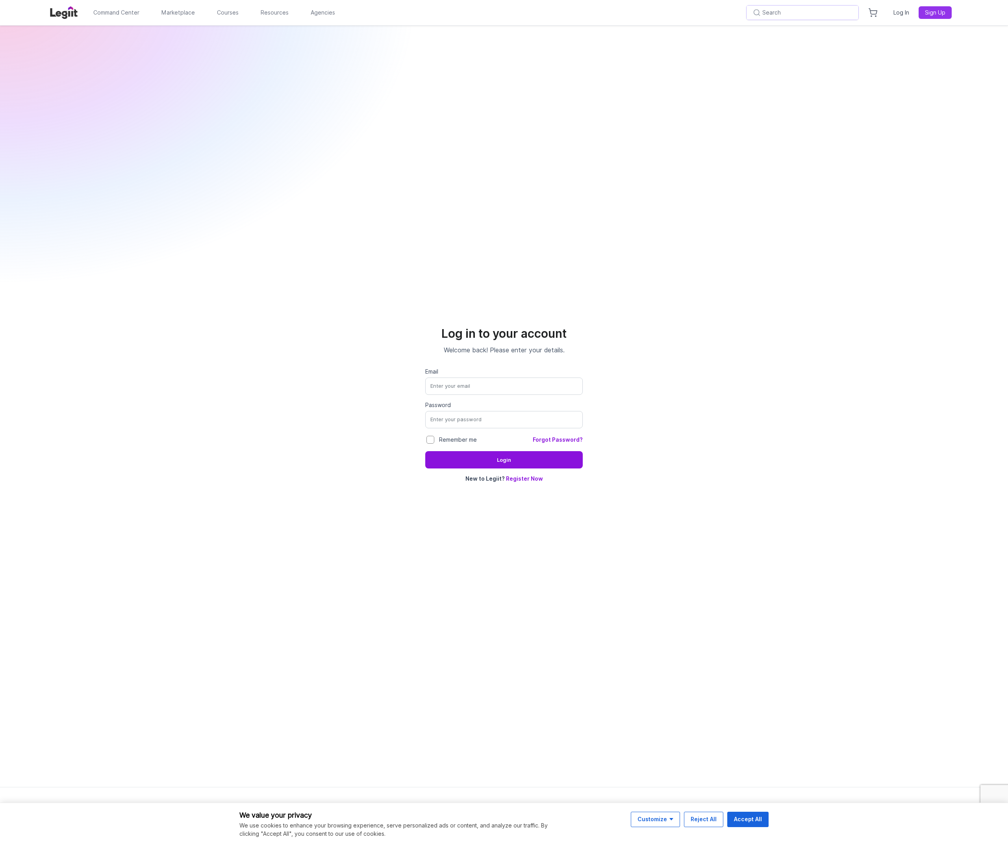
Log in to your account (504, 333)
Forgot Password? (558, 440)
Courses (228, 12)
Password (438, 405)
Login (504, 460)
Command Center (116, 12)
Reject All (704, 819)
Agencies (323, 12)
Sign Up (935, 12)
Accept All (748, 819)
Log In (901, 12)
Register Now (524, 479)
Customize (652, 819)
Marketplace (178, 12)
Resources (275, 12)
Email (431, 371)
